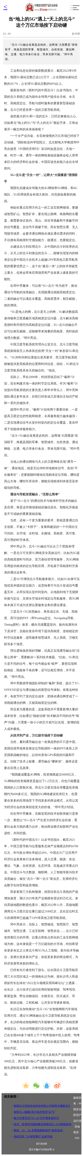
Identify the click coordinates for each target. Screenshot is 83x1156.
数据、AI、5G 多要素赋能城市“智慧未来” (39, 1130)
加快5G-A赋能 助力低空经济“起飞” (34, 1112)
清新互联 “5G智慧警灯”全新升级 (33, 1136)
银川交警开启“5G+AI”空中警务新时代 (36, 1118)
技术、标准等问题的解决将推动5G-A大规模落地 (42, 1124)
